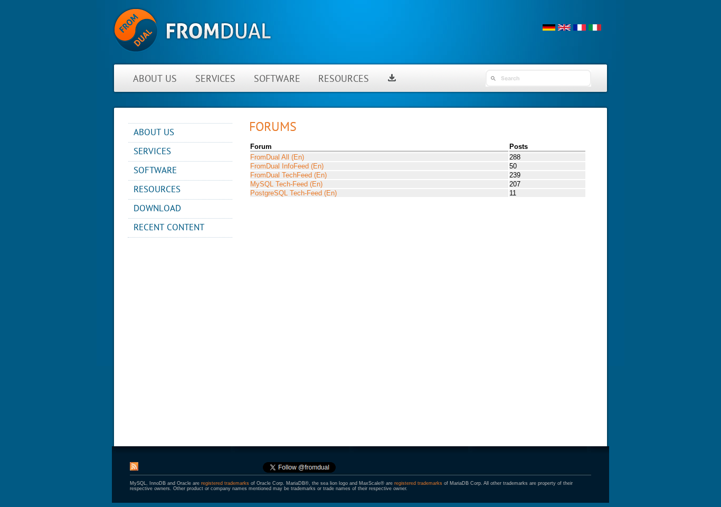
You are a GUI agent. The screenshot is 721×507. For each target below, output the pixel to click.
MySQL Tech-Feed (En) (286, 184)
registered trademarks (225, 483)
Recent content (169, 228)
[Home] (192, 57)
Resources (343, 79)
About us (155, 79)
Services (215, 79)
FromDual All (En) (277, 157)
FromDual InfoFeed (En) (287, 166)
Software (277, 79)
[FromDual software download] (391, 79)
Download (157, 209)
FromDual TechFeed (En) (288, 175)
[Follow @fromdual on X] (299, 471)
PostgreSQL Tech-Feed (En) (293, 193)
